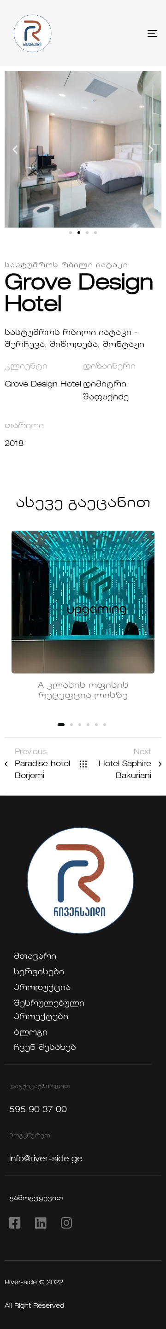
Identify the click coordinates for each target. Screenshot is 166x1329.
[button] (15, 149)
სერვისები (39, 972)
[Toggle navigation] (132, 33)
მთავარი (35, 956)
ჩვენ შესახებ (45, 1048)
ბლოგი (30, 1032)
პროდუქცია (42, 988)
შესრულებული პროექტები (46, 1010)
